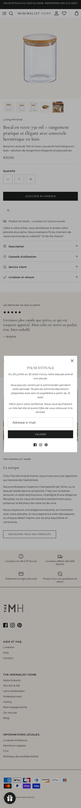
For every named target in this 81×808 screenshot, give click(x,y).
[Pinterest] (46, 444)
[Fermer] (72, 360)
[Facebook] (35, 444)
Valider (40, 434)
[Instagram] (40, 444)
